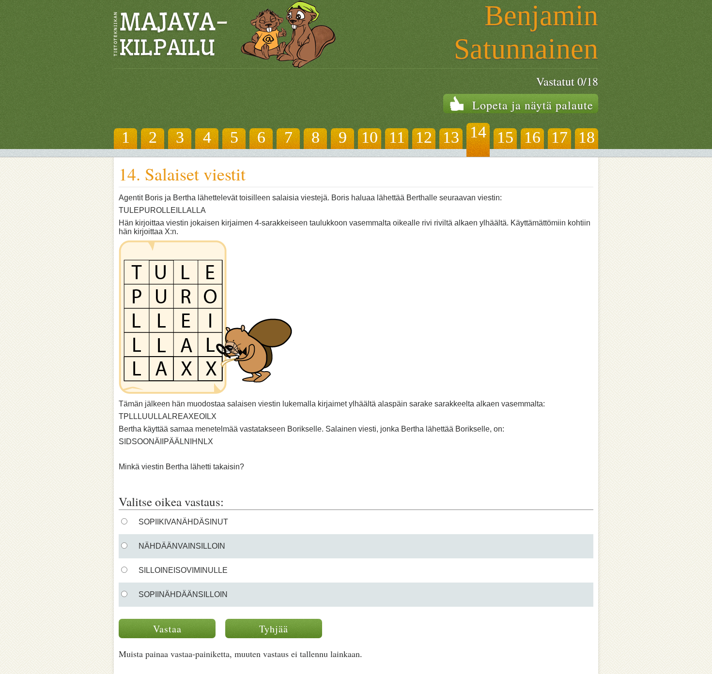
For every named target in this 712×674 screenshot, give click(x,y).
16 (532, 137)
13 (451, 137)
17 (559, 137)
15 (505, 137)
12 (424, 137)
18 (586, 137)
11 (397, 137)
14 (478, 132)
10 (369, 137)
